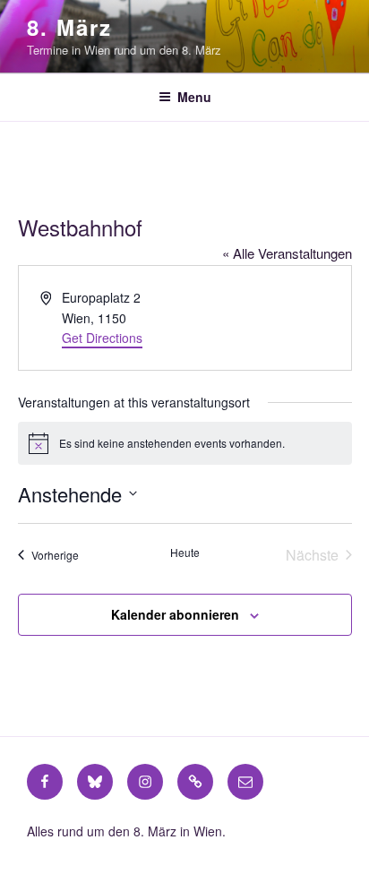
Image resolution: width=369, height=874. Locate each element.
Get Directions (102, 338)
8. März (69, 27)
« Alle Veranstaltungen (287, 253)
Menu (194, 97)
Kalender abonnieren (175, 614)
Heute (185, 552)
